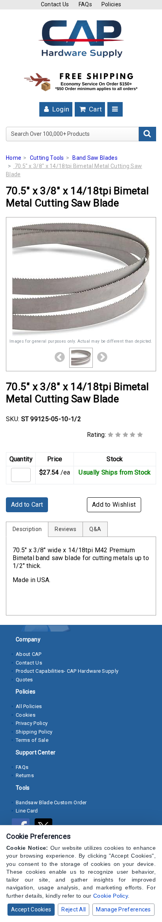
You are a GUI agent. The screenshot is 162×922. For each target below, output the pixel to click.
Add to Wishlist (114, 504)
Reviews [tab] (65, 529)
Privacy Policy (32, 723)
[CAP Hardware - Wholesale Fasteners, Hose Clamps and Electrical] (81, 38)
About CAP (29, 654)
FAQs (85, 4)
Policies (111, 4)
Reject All (73, 909)
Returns (25, 775)
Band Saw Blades (95, 158)
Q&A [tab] (95, 529)
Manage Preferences (123, 909)
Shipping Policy (34, 732)
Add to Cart (27, 504)
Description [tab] (27, 529)
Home (13, 158)
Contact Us (55, 4)
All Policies (29, 706)
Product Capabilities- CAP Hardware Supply (67, 671)
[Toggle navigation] (115, 109)
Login (59, 109)
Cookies (25, 715)
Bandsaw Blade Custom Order (51, 802)
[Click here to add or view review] (125, 434)
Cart (94, 109)
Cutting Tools (47, 158)
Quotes (24, 680)
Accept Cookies (31, 909)
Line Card (27, 811)
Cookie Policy (110, 896)
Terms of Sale (32, 740)
